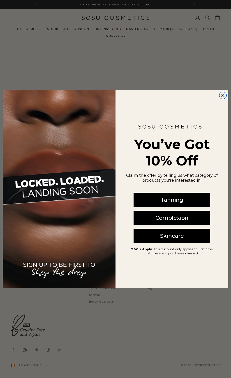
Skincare (172, 236)
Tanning (172, 200)
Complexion (171, 218)
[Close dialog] (222, 95)
